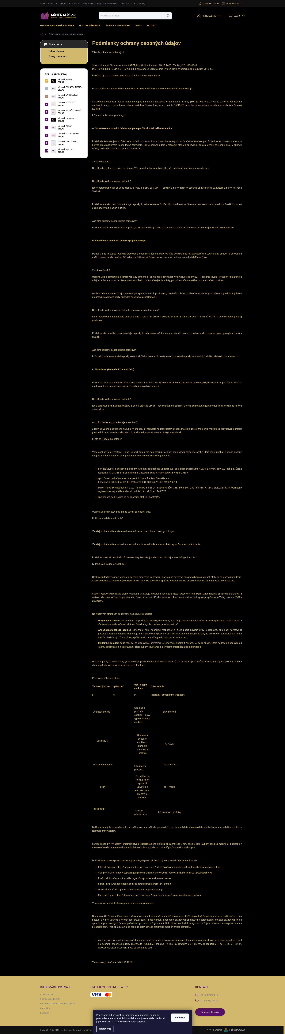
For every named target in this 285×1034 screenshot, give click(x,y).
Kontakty (141, 3)
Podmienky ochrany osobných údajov (100, 3)
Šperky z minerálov (57, 56)
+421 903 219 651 (209, 1001)
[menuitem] (58, 25)
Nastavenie (105, 1028)
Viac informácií (139, 1021)
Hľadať (168, 16)
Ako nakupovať (47, 3)
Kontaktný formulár (210, 1012)
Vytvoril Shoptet (214, 1030)
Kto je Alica (127, 3)
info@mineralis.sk (209, 995)
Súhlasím (180, 1017)
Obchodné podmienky (69, 3)
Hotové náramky (56, 51)
